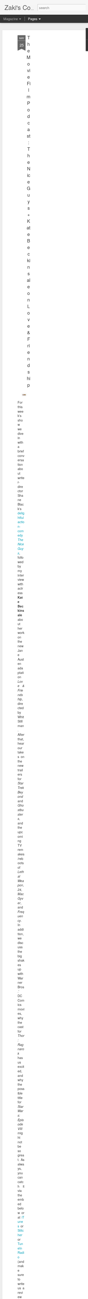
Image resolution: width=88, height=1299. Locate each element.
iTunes (21, 1221)
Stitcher (21, 1232)
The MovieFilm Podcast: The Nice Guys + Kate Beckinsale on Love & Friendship (28, 211)
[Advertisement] (49, 106)
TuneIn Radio (21, 1250)
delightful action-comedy (21, 533)
